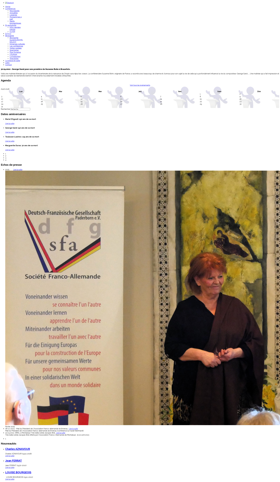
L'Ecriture (13, 54)
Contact (8, 65)
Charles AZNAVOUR (17, 449)
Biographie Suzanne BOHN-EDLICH (16, 40)
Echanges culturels (17, 44)
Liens (7, 63)
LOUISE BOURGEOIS (18, 472)
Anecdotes (14, 59)
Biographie (9, 36)
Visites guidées (16, 48)
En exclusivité (10, 25)
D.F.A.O (8, 34)
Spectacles (14, 50)
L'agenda (13, 15)
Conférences (10, 9)
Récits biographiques (15, 22)
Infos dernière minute (15, 28)
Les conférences (16, 46)
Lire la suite (9, 456)
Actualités (14, 13)
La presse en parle (12, 61)
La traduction (15, 56)
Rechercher (5, 109)
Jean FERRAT (13, 460)
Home (7, 7)
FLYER (12, 32)
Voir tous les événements (140, 85)
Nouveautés (14, 11)
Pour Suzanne (15, 52)
